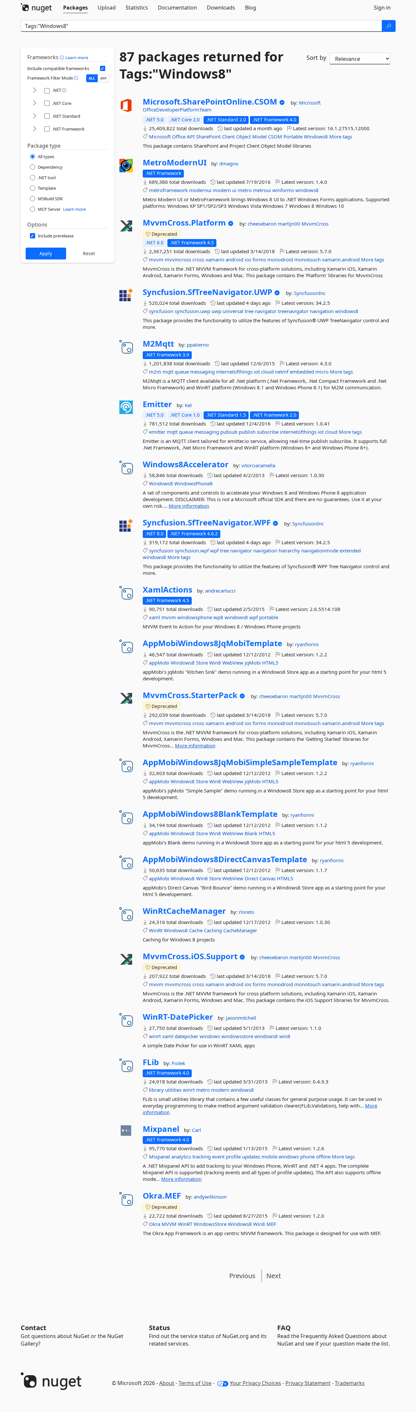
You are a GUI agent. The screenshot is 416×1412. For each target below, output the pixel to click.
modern (222, 190)
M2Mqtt (158, 343)
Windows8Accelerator (186, 464)
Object (243, 136)
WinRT (185, 1224)
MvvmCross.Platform (184, 222)
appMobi (159, 662)
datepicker (186, 1036)
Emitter (157, 404)
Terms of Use (195, 1383)
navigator (266, 311)
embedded (302, 371)
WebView (232, 662)
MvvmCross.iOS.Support (190, 956)
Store (202, 662)
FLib (151, 1062)
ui (234, 190)
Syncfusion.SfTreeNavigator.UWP (207, 292)
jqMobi (253, 662)
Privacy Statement (307, 1383)
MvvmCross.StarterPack (190, 695)
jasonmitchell (241, 1017)
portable (268, 617)
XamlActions (167, 589)
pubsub (228, 431)
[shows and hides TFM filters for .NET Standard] (34, 116)
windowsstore (237, 1036)
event (218, 1156)
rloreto (246, 912)
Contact (33, 1327)
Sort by (316, 57)
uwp (216, 311)
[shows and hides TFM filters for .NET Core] (34, 103)
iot (257, 371)
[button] (62, 57)
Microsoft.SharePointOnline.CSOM (210, 101)
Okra (154, 1224)
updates (251, 1156)
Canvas (267, 878)
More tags (340, 136)
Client (228, 136)
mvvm (156, 259)
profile (233, 1156)
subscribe (268, 431)
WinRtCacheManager (184, 910)
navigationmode (319, 550)
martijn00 (290, 223)
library (156, 1089)
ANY (103, 78)
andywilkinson (210, 1196)
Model (259, 136)
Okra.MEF (162, 1195)
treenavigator (293, 311)
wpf (214, 550)
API (191, 136)
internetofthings (234, 371)
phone (307, 1156)
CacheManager (240, 930)
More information (189, 505)
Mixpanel (161, 1128)
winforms (283, 190)
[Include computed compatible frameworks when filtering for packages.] (102, 68)
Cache (196, 930)
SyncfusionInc (310, 293)
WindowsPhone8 (193, 483)
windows (210, 1036)
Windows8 (316, 136)
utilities (173, 1089)
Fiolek (178, 1063)
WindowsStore (210, 1224)
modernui (200, 190)
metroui (262, 190)
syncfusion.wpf (192, 550)
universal (233, 311)
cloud (267, 371)
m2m (155, 371)
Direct (251, 878)
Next (273, 1275)
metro (245, 190)
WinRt (155, 930)
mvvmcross (178, 259)
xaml (154, 617)
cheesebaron (263, 223)
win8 (284, 1036)
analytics (181, 1156)
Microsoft (310, 102)
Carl (196, 1130)
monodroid (280, 259)
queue (182, 371)
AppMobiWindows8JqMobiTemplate (212, 643)
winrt (155, 1036)
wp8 (218, 617)
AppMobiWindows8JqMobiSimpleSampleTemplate (240, 762)
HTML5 (270, 662)
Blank (251, 833)
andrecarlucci (220, 590)
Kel (188, 405)
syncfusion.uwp (192, 311)
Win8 (215, 662)
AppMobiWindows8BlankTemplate (210, 813)
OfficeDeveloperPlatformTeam (177, 109)
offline (323, 1156)
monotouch (307, 259)
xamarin (215, 259)
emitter (157, 431)
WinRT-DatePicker (178, 1016)
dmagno (228, 163)
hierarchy (289, 550)
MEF (271, 1224)
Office (178, 136)
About (166, 1383)
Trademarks (350, 1383)
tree (249, 311)
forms (259, 259)
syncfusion (161, 311)
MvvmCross (315, 223)
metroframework (168, 190)
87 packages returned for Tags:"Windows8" (201, 65)
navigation (322, 311)
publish (247, 431)
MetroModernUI (175, 162)
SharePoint (208, 136)
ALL (92, 78)
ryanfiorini (307, 644)
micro (322, 371)
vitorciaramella (258, 465)
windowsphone (194, 617)
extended (350, 550)
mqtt (167, 371)
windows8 (307, 190)
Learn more (76, 58)
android (234, 259)
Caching (213, 930)
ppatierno (198, 344)
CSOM (275, 136)
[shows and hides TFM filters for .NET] (34, 90)
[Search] (389, 26)
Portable (293, 136)
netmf (281, 371)
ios (248, 259)
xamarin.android (341, 259)
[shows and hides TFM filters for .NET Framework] (34, 129)
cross (198, 259)
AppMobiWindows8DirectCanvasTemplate (225, 859)
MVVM (169, 1224)
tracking (201, 1156)
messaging (202, 371)
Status (159, 1327)
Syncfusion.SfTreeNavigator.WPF (207, 522)
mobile (269, 1156)
